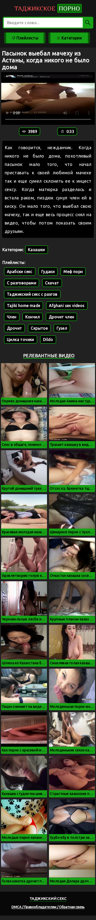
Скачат (52, 283)
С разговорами (21, 283)
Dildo (48, 339)
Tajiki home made (23, 305)
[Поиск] (88, 23)
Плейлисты (26, 38)
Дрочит (14, 328)
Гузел (62, 328)
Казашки (36, 249)
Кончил (32, 317)
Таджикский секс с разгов (32, 294)
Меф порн (73, 271)
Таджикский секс (48, 898)
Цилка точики (20, 339)
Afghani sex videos (66, 305)
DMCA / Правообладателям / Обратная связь (48, 907)
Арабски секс (19, 271)
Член (11, 317)
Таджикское (47, 8)
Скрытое (39, 328)
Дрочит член (61, 317)
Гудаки (48, 271)
